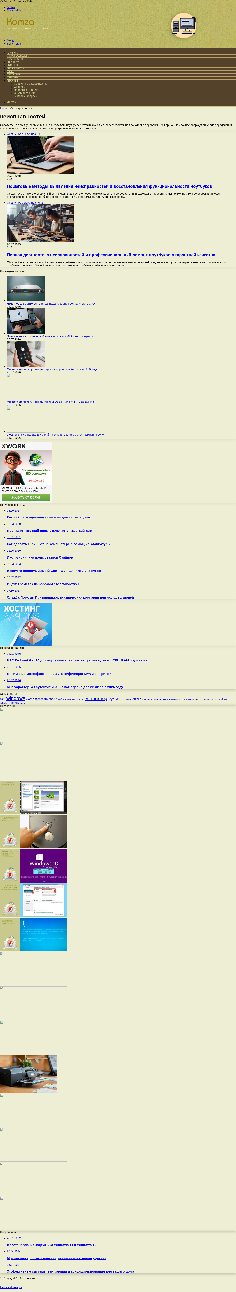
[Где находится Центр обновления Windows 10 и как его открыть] (33, 1053)
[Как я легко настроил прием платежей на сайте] (33, 778)
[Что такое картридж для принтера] (28, 1091)
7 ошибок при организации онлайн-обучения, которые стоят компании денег (56, 434)
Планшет (14, 65)
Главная (5, 108)
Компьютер (15, 58)
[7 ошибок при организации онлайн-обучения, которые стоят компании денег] (26, 431)
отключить (125, 699)
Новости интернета (26, 89)
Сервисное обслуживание (31, 83)
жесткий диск (78, 699)
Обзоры (12, 77)
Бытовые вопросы (26, 96)
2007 (3, 699)
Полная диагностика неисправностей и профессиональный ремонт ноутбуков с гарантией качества (111, 255)
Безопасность (18, 55)
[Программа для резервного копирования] (33, 740)
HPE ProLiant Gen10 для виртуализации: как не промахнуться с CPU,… (52, 303)
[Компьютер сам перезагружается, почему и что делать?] (33, 950)
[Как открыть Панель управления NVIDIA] (33, 813)
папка (146, 699)
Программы (15, 68)
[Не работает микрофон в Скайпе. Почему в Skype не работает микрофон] (33, 916)
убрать (223, 699)
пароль (153, 699)
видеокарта (40, 699)
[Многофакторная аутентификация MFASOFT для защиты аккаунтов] (26, 398)
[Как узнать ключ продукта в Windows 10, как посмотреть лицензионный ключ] (33, 881)
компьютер (96, 698)
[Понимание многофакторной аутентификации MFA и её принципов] (26, 333)
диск (69, 699)
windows (15, 698)
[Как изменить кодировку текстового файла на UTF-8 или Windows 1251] (33, 1019)
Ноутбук (13, 62)
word (29, 699)
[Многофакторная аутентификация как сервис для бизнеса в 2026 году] (26, 366)
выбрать (62, 699)
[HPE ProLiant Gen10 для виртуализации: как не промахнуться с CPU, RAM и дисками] (26, 300)
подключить (164, 699)
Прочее (12, 80)
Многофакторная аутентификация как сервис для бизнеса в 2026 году (52, 369)
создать (207, 699)
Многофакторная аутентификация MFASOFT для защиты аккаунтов (50, 401)
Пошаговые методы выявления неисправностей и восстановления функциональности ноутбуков (109, 186)
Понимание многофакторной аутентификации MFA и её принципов (50, 336)
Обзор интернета (25, 93)
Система (13, 74)
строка (216, 699)
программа (186, 699)
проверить (175, 699)
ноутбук (113, 699)
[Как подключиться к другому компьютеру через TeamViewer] (33, 1194)
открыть (137, 699)
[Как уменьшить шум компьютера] (33, 1160)
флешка (22, 703)
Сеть (10, 71)
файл (14, 702)
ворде (52, 699)
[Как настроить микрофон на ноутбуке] (33, 1229)
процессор (196, 699)
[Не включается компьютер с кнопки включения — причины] (33, 847)
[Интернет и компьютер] (28, 34)
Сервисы (20, 86)
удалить (5, 702)
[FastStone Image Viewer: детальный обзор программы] (33, 1126)
